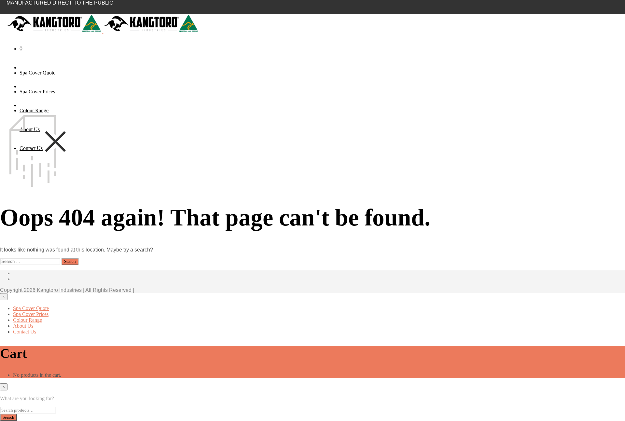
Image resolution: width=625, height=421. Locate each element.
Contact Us (24, 331)
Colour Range (34, 110)
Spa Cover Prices (37, 91)
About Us (23, 326)
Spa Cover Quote (37, 72)
